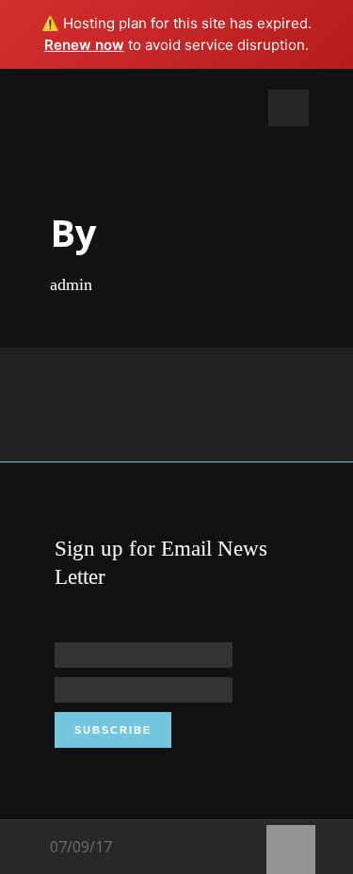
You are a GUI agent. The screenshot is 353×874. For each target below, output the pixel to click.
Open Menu (288, 107)
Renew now (84, 45)
